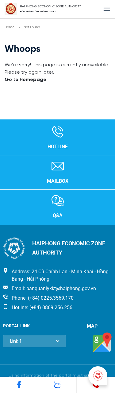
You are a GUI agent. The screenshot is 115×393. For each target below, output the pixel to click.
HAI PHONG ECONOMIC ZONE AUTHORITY (50, 6)
